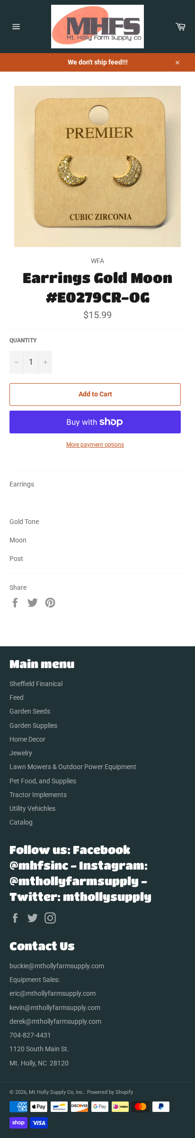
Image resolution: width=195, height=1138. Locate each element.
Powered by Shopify (110, 1092)
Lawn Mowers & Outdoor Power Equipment (72, 767)
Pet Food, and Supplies (42, 781)
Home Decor (27, 739)
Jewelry (20, 753)
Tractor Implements (38, 794)
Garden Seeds (29, 711)
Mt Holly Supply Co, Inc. (56, 1092)
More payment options (95, 444)
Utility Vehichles (32, 808)
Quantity (22, 340)
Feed (16, 697)
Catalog (21, 822)
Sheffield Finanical (35, 684)
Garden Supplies (33, 725)
